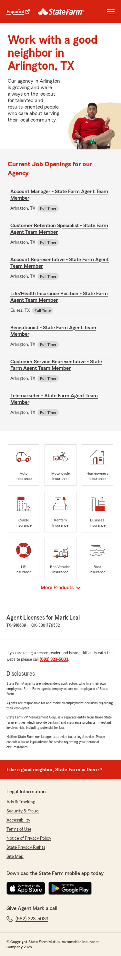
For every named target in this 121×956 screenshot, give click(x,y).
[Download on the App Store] (25, 888)
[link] (61, 11)
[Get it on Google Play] (70, 888)
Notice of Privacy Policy (28, 838)
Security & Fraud (22, 811)
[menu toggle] (110, 11)
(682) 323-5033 (54, 659)
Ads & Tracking (20, 802)
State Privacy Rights (25, 847)
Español (15, 11)
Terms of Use (18, 829)
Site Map (15, 856)
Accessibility (18, 820)
